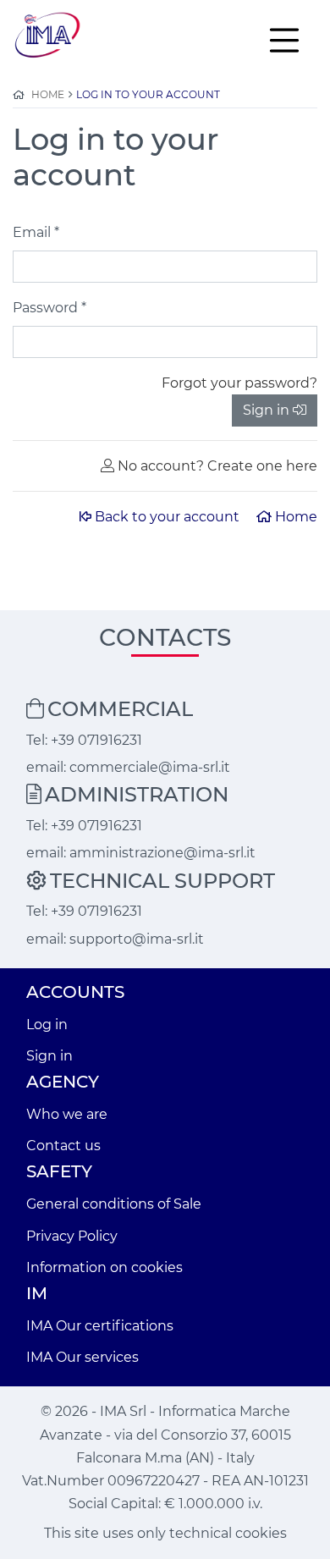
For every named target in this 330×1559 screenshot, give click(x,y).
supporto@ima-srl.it (136, 939)
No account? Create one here (217, 466)
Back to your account (169, 517)
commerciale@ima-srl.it (149, 767)
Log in (47, 1024)
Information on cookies (104, 1267)
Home (296, 517)
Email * (36, 232)
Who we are (66, 1114)
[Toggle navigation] (284, 39)
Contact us (63, 1146)
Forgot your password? (239, 383)
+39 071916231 (96, 740)
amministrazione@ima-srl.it (162, 853)
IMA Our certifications (99, 1326)
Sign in (266, 410)
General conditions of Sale (113, 1204)
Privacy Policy (72, 1236)
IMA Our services (82, 1357)
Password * (49, 308)
